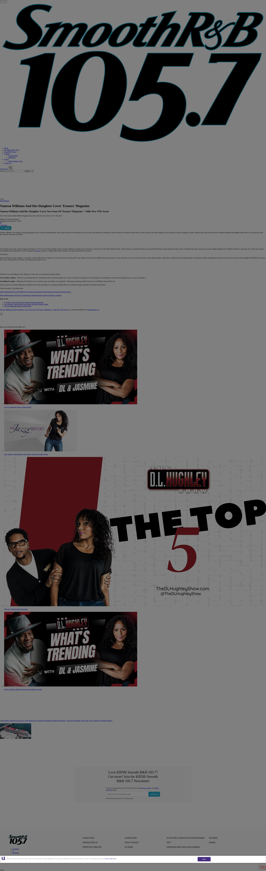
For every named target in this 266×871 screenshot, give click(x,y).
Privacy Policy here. (111, 858)
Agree (204, 859)
